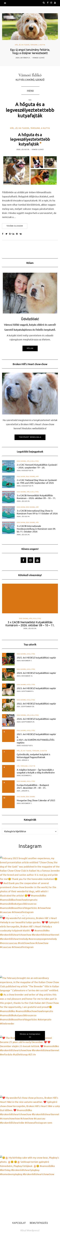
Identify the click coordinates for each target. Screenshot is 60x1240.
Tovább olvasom (14, 226)
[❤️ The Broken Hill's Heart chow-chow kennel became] (30, 1066)
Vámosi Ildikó (38, 58)
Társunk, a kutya (37, 45)
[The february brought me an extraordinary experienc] (30, 1006)
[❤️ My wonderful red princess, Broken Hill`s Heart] (30, 946)
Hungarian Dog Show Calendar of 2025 (36, 800)
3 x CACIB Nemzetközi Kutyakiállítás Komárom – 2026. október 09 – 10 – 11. (36, 496)
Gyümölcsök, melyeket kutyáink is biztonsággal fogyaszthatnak (33, 755)
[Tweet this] (7, 234)
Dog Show (21, 477)
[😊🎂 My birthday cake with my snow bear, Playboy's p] (30, 1185)
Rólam (30, 348)
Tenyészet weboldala (30, 437)
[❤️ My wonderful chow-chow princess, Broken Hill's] (30, 1125)
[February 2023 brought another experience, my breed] (30, 886)
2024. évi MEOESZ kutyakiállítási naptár (36, 672)
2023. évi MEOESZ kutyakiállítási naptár (36, 688)
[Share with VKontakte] (21, 234)
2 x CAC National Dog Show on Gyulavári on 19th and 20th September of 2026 (37, 481)
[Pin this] (18, 234)
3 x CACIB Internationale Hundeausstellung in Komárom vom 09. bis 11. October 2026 (36, 528)
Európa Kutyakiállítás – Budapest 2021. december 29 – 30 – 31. (33, 786)
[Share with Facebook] (4, 234)
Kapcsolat (19, 1223)
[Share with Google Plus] (11, 234)
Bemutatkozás (39, 1223)
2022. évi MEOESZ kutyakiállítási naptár (36, 703)
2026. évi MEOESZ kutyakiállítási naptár (36, 718)
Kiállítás (34, 461)
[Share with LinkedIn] (14, 234)
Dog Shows (21, 461)
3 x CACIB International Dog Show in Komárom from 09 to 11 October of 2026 (37, 512)
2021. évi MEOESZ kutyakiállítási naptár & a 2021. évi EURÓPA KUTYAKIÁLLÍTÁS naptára (36, 738)
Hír (16, 45)
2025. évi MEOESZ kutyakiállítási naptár (36, 657)
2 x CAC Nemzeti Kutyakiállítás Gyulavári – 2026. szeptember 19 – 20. (37, 466)
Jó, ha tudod (24, 45)
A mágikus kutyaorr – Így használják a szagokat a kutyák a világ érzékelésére (36, 771)
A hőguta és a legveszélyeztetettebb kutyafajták (30, 139)
